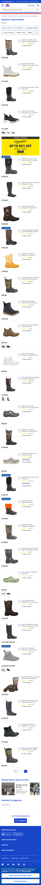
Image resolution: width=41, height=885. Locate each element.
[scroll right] (37, 32)
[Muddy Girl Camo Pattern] (8, 399)
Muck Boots (21, 16)
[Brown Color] (4, 346)
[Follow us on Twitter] (8, 864)
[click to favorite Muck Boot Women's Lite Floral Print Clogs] (19, 454)
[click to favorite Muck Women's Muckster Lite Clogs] (19, 572)
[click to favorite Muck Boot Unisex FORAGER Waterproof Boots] (19, 183)
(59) (32, 680)
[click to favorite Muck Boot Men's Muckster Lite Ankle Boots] (19, 325)
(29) (32, 504)
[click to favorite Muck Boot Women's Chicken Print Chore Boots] (19, 601)
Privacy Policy (20, 870)
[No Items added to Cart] (37, 5)
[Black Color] (4, 133)
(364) (32, 43)
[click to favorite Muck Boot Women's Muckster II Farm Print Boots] (19, 254)
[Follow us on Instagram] (19, 864)
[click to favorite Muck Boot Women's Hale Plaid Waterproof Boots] (19, 701)
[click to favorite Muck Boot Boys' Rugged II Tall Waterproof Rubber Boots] (19, 748)
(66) (32, 281)
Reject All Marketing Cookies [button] (20, 875)
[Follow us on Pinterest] (24, 864)
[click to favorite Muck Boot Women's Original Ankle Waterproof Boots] (19, 301)
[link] (15, 771)
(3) (31, 67)
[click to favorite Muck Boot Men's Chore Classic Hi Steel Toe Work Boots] (19, 159)
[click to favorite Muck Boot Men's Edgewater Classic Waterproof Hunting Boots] (19, 501)
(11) (32, 433)
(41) (32, 480)
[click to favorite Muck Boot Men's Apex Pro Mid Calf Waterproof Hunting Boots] (19, 549)
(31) (32, 751)
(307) (32, 114)
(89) (32, 728)
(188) (32, 651)
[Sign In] (29, 5)
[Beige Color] (8, 133)
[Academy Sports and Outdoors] (7, 5)
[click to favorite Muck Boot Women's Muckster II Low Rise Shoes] (19, 406)
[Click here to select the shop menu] (3, 5)
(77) (32, 528)
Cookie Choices (26, 871)
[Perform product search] (37, 9)
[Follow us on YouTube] (13, 864)
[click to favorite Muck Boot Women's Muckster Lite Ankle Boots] (19, 354)
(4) (31, 552)
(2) (31, 328)
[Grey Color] (4, 670)
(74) (32, 409)
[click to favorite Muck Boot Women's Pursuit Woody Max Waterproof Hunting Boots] (19, 677)
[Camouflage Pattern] (4, 399)
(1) (31, 162)
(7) (31, 210)
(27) (32, 575)
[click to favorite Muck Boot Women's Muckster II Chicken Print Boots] (19, 207)
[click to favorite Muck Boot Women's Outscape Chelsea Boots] (19, 648)
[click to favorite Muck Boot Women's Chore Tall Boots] (19, 88)
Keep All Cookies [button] (20, 881)
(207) (32, 186)
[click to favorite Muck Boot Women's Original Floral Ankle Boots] (19, 64)
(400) (32, 305)
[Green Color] (13, 133)
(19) (32, 233)
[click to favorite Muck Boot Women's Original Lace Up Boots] (19, 724)
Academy (4, 16)
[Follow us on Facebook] (3, 864)
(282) (32, 91)
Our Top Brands (12, 16)
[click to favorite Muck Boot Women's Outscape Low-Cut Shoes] (19, 111)
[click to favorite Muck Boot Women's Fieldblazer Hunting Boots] (19, 430)
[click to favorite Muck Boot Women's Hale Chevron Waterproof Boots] (19, 625)
